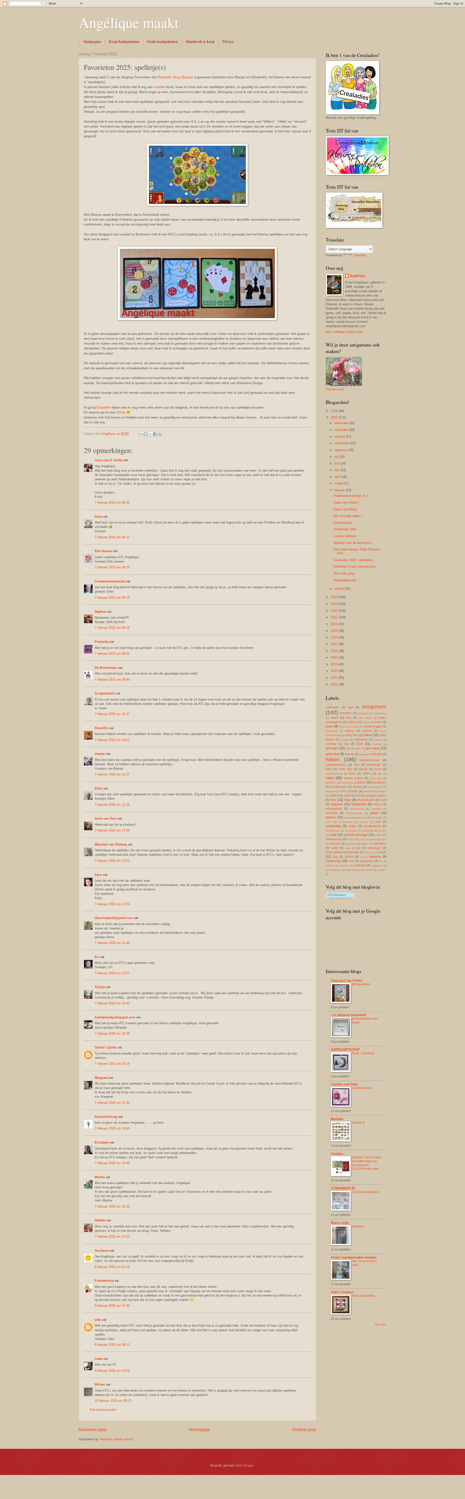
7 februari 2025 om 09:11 (112, 537)
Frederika (102, 642)
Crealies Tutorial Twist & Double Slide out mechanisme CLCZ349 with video (366, 1163)
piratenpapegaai (353, 817)
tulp (335, 856)
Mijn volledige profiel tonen (344, 332)
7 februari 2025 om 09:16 (112, 567)
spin (384, 839)
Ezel (359, 744)
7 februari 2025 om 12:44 (112, 830)
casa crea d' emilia (109, 460)
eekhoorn (361, 739)
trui (375, 852)
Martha (100, 1177)
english (378, 739)
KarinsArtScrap (106, 1117)
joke (98, 1320)
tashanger (374, 847)
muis (347, 800)
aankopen (332, 707)
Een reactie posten (103, 1409)
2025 (335, 417)
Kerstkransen (342, 522)
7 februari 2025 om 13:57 (112, 973)
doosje (345, 739)
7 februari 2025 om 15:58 (112, 1033)
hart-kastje (374, 764)
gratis (362, 754)
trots (366, 852)
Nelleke (100, 1220)
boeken (354, 726)
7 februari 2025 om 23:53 (112, 1236)
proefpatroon (372, 826)
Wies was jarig (343, 573)
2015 (335, 657)
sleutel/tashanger (356, 835)
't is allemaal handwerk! (348, 1015)
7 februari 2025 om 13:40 (112, 943)
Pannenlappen (354, 813)
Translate (359, 255)
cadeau (349, 730)
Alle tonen (380, 1324)
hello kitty (345, 769)
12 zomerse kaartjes (365, 1192)
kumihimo (368, 791)
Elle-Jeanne (103, 551)
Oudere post (304, 1429)
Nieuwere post (93, 1429)
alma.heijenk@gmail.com (114, 918)
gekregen (332, 748)
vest (351, 861)
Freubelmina (104, 1280)
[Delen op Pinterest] (159, 434)
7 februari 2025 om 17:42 (112, 1102)
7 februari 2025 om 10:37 (112, 714)
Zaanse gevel (364, 870)
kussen (382, 791)
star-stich (351, 843)
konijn (354, 791)
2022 (335, 610)
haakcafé (376, 754)
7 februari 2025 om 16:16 (112, 1063)
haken (333, 759)
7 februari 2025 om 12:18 (112, 804)
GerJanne (102, 1250)
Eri (97, 957)
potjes (353, 826)
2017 (335, 644)
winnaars (331, 870)
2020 (335, 624)
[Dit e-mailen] (141, 434)
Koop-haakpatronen (124, 41)
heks (329, 769)
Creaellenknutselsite (110, 581)
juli (336, 457)
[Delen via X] (150, 434)
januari (339, 588)
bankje (366, 722)
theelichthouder (349, 852)
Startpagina (92, 41)
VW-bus (330, 865)
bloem (342, 726)
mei (337, 470)
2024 (335, 597)
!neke (99, 1359)
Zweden (381, 870)
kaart (330, 778)
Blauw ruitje (340, 1223)
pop (377, 821)
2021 (335, 617)
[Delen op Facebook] (155, 434)
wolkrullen (346, 870)
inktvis (367, 773)
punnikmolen (333, 830)
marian (100, 754)
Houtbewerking (334, 773)
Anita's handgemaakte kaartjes (353, 1257)
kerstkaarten (339, 786)
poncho (364, 822)
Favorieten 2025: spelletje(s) (353, 560)
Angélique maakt (129, 22)
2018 (335, 637)
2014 (335, 664)
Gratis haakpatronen (162, 41)
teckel (329, 852)
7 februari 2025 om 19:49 (112, 1163)
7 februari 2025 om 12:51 (112, 860)
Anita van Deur (106, 818)
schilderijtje (368, 830)
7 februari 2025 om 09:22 (112, 653)
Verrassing (333, 861)
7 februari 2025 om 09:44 (112, 679)
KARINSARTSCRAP (345, 1049)
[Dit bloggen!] (145, 434)
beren (329, 726)
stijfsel (364, 843)
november (341, 430)
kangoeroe (347, 782)
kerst (361, 782)
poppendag (333, 826)
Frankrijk (376, 744)
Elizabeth (104, 407)
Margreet (101, 1078)
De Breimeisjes (106, 667)
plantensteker (374, 817)
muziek (159, 87)
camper (367, 730)
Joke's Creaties (342, 1292)
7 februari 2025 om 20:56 (112, 1206)
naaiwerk (337, 804)
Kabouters (376, 778)
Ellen (98, 788)
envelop (331, 743)
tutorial (349, 856)
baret (378, 722)
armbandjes (379, 713)
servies (382, 830)
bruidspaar (332, 731)
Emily (121, 412)
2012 (335, 677)
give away (373, 748)
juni (337, 463)
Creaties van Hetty (344, 1084)
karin (98, 875)
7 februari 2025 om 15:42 (112, 1003)
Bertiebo (337, 1119)
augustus (341, 450)
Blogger (248, 1465)
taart (347, 848)
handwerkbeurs (336, 764)
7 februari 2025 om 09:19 (112, 597)
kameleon (331, 782)
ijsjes (352, 773)
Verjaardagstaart (344, 580)
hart (356, 764)
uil (361, 856)
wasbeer (344, 865)
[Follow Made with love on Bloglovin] (340, 898)
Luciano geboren (344, 536)
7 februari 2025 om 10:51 (112, 740)
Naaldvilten (359, 804)
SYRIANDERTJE (343, 1188)
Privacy (228, 41)
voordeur (358, 1226)
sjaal (333, 835)
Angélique (357, 276)
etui (346, 743)
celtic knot (351, 735)
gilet (348, 748)
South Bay (353, 839)
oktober (340, 436)
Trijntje (100, 987)
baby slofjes (365, 718)
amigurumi (374, 706)
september (342, 443)
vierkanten (366, 861)
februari (340, 490)
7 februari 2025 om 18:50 (112, 1128)
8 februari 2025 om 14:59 (112, 1370)
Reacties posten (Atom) (116, 1439)
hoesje (363, 769)
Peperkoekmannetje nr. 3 (350, 496)
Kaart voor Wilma (345, 502)
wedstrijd (360, 865)
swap (334, 847)
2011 (335, 684)
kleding (358, 786)
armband (363, 713)
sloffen (379, 835)
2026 (335, 411)
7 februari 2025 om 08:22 (112, 502)
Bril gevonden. (361, 984)
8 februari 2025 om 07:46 (112, 1305)
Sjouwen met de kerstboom (352, 543)
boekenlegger (373, 726)
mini (333, 800)
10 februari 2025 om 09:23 (113, 1400)
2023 (335, 604)
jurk (380, 773)
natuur (377, 804)
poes (328, 822)
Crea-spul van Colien (346, 980)
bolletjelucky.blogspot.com (115, 1017)
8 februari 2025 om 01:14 (112, 1267)
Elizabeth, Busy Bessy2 (175, 77)
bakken (352, 722)
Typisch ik (358, 1122)
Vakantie (375, 856)
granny (349, 754)
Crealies (337, 1153)
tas (359, 847)
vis (380, 861)
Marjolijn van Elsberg (111, 844)
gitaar (358, 748)
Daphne (100, 611)
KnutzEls (101, 728)
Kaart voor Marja (345, 509)
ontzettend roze (362, 1088)
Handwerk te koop (200, 41)
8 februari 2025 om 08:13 (112, 1344)
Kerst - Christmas (363, 1053)
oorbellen (376, 808)
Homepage (199, 1429)
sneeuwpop (333, 839)
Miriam (100, 1384)
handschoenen (370, 760)
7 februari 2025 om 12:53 (112, 904)
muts (383, 799)
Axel (348, 717)
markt (347, 795)
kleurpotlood (375, 787)
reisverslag (351, 830)
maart (338, 483)
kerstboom (379, 782)
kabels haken (353, 778)
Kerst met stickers (363, 1296)
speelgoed (371, 839)
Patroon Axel (335, 389)
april (337, 477)
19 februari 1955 (344, 529)
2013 (335, 671)
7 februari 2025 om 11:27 (112, 774)
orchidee (331, 813)
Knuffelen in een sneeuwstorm (354, 566)
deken (368, 735)
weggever (377, 865)
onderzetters (357, 808)
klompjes (330, 791)
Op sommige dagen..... (349, 516)
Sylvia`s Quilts (105, 1047)
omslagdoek (334, 808)
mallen (334, 795)
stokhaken (379, 843)
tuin (383, 852)
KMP (342, 791)
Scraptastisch (105, 693)
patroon (331, 817)
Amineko (345, 713)
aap (350, 707)
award (334, 717)
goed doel (332, 754)
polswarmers (345, 822)
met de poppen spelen (371, 795)
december (341, 423)
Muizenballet (365, 799)
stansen (335, 843)
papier (374, 813)
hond (377, 769)
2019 (335, 631)
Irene (98, 516)
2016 (335, 651)
